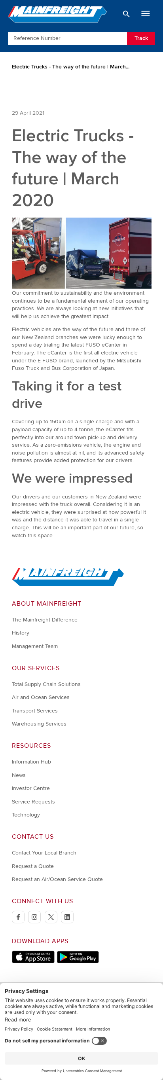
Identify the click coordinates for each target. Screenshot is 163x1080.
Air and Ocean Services (41, 697)
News (19, 775)
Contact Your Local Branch (44, 852)
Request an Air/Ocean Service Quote (57, 879)
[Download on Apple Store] (33, 961)
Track (141, 38)
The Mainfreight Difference (45, 619)
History (20, 632)
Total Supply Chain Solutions (46, 684)
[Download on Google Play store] (78, 961)
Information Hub (31, 761)
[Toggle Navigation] (145, 13)
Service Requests (33, 801)
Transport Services (35, 710)
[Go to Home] (68, 584)
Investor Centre (31, 788)
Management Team (35, 646)
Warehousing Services (39, 723)
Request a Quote (33, 866)
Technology (26, 814)
